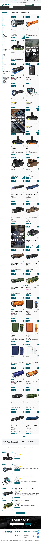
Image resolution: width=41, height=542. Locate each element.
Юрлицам (17, 4)
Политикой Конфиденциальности (20, 525)
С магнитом (4, 81)
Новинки (21, 4)
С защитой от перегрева (6, 77)
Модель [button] (3, 27)
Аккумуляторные (5, 49)
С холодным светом (5, 71)
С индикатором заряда (6, 78)
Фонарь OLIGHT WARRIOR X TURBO (21, 464)
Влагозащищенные (5, 75)
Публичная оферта (26, 535)
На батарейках (5, 50)
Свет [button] (2, 66)
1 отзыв (31, 102)
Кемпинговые (4, 56)
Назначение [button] (4, 52)
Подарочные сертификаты (20, 8)
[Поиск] (25, 5)
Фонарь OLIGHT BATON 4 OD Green (21, 500)
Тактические (4, 64)
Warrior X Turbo (5, 36)
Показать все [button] (3, 25)
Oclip (3, 33)
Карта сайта (25, 534)
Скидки (33, 534)
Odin (3, 34)
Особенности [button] (4, 73)
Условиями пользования (27, 525)
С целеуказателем (5, 82)
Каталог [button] (13, 4)
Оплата (17, 534)
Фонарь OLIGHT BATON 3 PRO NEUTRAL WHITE (24, 488)
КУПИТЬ (13, 37)
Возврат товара (18, 535)
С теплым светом (5, 70)
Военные (4, 55)
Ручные (4, 45)
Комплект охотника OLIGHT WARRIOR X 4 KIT (24, 476)
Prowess (4, 35)
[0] (38, 5)
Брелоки (4, 54)
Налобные (4, 44)
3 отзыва (16, 102)
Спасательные (4, 63)
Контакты (17, 5)
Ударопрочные (5, 83)
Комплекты (4, 76)
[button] (36, 5)
